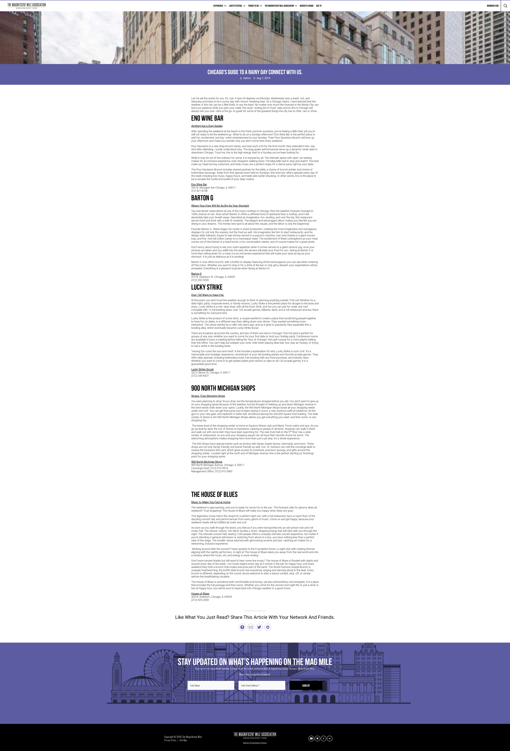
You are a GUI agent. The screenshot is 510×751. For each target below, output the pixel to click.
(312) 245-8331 (200, 375)
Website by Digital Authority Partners (255, 743)
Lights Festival (235, 5)
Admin (247, 78)
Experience (218, 5)
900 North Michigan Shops (206, 461)
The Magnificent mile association (279, 5)
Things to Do (253, 5)
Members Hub (491, 7)
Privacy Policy (170, 741)
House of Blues (200, 593)
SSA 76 (319, 5)
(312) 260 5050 (200, 280)
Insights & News (306, 5)
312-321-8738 (199, 190)
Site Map (183, 741)
